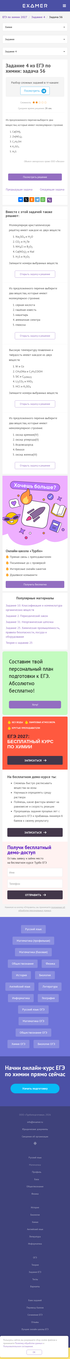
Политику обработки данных (29, 1343)
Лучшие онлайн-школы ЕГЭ (35, 1329)
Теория (35, 1264)
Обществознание (23, 963)
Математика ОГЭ (33, 1021)
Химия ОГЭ (18, 1044)
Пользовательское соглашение (18, 1346)
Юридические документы (35, 1129)
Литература (49, 986)
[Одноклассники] (31, 199)
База (36, 1179)
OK (34, 1352)
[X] (26, 199)
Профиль (36, 1172)
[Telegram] (37, 199)
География (48, 998)
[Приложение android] (35, 1143)
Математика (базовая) (33, 952)
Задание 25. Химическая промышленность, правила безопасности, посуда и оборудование (33, 632)
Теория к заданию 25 (19, 643)
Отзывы (35, 1322)
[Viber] (49, 200)
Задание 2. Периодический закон (27, 616)
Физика (50, 963)
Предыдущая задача (19, 189)
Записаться (33, 760)
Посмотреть (32, 91)
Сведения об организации (35, 1136)
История (21, 975)
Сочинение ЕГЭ (35, 1314)
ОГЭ (35, 1257)
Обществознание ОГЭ (33, 1032)
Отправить (33, 895)
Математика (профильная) (33, 940)
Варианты (35, 1286)
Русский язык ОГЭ (33, 1009)
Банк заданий (35, 1300)
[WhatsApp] (42, 199)
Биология (45, 975)
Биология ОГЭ (46, 1044)
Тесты (35, 1279)
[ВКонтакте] (20, 199)
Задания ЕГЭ (35, 1272)
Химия (35, 1222)
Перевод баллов (35, 1307)
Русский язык (33, 929)
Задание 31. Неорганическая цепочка (29, 622)
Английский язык (19, 986)
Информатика (21, 998)
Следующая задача (52, 189)
